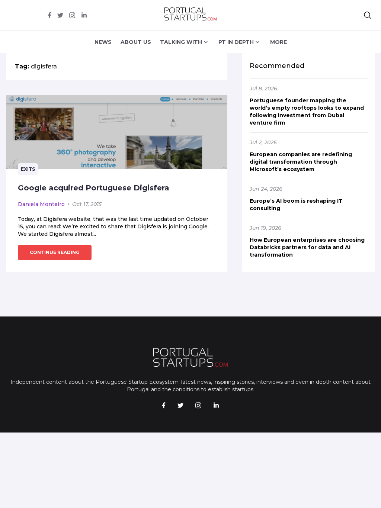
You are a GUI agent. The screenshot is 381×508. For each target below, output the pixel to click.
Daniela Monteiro (41, 204)
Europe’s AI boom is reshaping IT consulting (296, 204)
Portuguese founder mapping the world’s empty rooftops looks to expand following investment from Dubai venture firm (307, 111)
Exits (28, 169)
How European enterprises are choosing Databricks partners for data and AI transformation (307, 247)
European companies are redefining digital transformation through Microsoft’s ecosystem (301, 162)
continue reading (55, 252)
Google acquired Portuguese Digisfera (93, 187)
